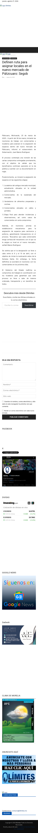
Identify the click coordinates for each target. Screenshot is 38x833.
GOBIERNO (13, 58)
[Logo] (3, 54)
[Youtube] (5, 3)
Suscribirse (29, 305)
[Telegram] (26, 347)
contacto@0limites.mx (19, 811)
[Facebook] (3, 3)
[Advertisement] (19, 27)
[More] (33, 347)
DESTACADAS (11, 55)
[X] (4, 3)
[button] (3, 50)
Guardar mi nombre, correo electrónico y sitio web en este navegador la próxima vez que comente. (18, 404)
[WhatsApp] (19, 347)
